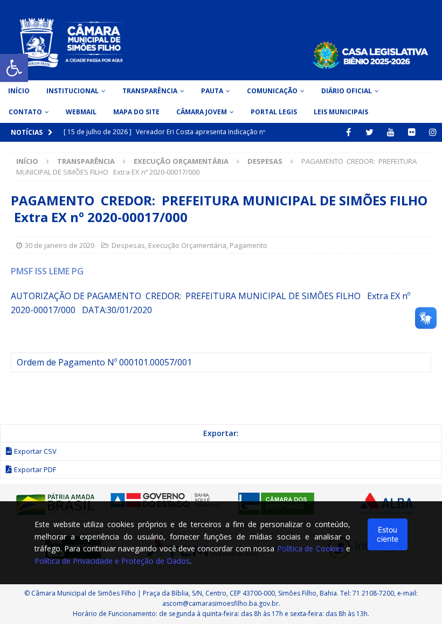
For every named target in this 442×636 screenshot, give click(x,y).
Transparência (149, 90)
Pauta (212, 90)
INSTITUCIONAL (72, 90)
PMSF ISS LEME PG (47, 271)
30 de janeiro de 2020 (59, 245)
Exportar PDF (35, 469)
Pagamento (248, 245)
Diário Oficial (346, 90)
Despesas (128, 245)
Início (19, 90)
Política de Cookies (310, 548)
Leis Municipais (341, 111)
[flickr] (411, 132)
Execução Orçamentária (181, 161)
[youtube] (390, 132)
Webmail (81, 111)
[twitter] (369, 132)
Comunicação (272, 90)
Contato (25, 111)
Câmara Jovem (201, 111)
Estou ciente (387, 534)
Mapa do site (136, 111)
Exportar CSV (35, 451)
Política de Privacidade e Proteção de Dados (112, 561)
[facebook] (348, 132)
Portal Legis (274, 111)
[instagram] (432, 132)
